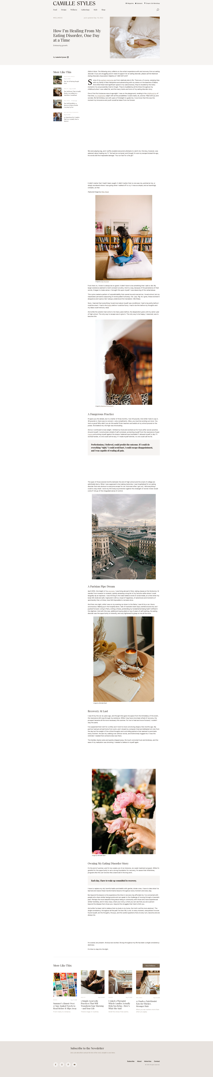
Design (110, 997)
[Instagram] (62, 1064)
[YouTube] (74, 1064)
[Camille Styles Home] (74, 3)
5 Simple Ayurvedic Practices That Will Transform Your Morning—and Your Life (92, 1005)
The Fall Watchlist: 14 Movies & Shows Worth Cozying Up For (71, 105)
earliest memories (107, 80)
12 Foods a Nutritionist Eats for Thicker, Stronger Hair (146, 1003)
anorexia (111, 591)
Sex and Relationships (71, 112)
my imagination (100, 96)
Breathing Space (69, 76)
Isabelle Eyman (60, 57)
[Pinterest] (68, 1064)
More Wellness (150, 966)
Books (55, 1000)
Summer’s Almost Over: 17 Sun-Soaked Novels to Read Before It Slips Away (65, 1006)
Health (66, 88)
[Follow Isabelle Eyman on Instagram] (68, 57)
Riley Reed (105, 192)
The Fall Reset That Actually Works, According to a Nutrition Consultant (72, 93)
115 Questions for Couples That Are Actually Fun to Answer (71, 119)
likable (109, 305)
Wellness (57, 18)
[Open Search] (158, 10)
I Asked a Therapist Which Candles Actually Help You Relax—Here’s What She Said (119, 1005)
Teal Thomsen (105, 281)
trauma (90, 434)
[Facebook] (55, 1064)
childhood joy (151, 93)
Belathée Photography (107, 406)
